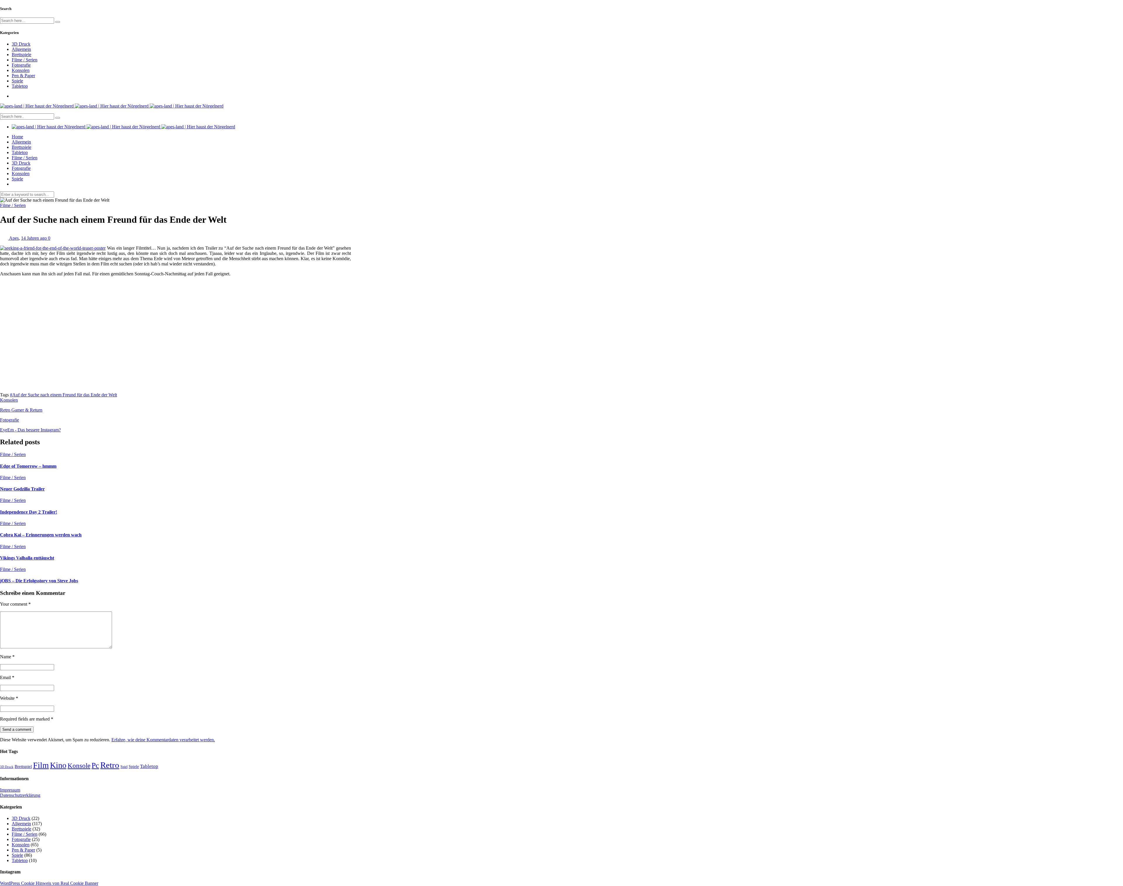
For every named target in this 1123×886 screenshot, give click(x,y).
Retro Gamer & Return (21, 409)
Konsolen (21, 70)
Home (17, 136)
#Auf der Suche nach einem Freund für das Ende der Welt (63, 394)
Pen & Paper (23, 75)
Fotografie (21, 65)
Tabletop (20, 86)
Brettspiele (21, 54)
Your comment (15, 604)
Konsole (79, 765)
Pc (95, 765)
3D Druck (21, 44)
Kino (58, 765)
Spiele (17, 80)
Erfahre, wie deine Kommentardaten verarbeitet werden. (163, 739)
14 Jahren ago (34, 238)
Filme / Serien (24, 59)
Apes (14, 238)
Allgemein (21, 49)
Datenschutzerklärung (20, 795)
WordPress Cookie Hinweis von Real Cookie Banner (49, 883)
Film (41, 765)
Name (7, 656)
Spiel (124, 767)
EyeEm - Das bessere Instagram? (30, 429)
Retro (109, 765)
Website (9, 698)
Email (7, 677)
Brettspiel (23, 766)
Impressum (10, 789)
